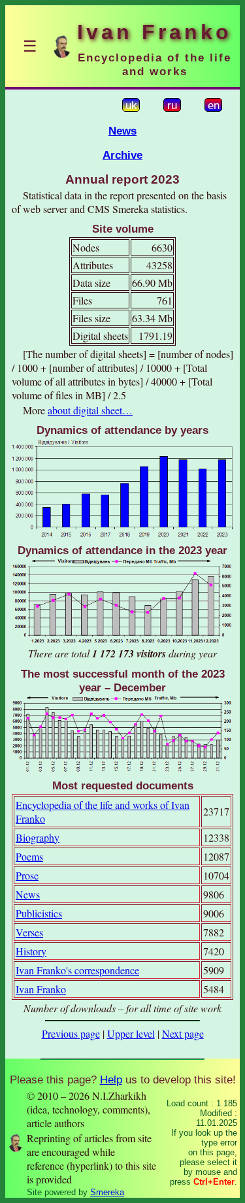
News (122, 130)
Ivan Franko (41, 989)
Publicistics (39, 913)
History (31, 951)
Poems (29, 856)
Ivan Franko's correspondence (77, 970)
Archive (122, 154)
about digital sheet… (90, 410)
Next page (183, 1033)
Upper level (131, 1033)
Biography (37, 837)
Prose (27, 875)
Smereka (107, 1192)
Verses (29, 932)
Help (111, 1079)
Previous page (71, 1033)
